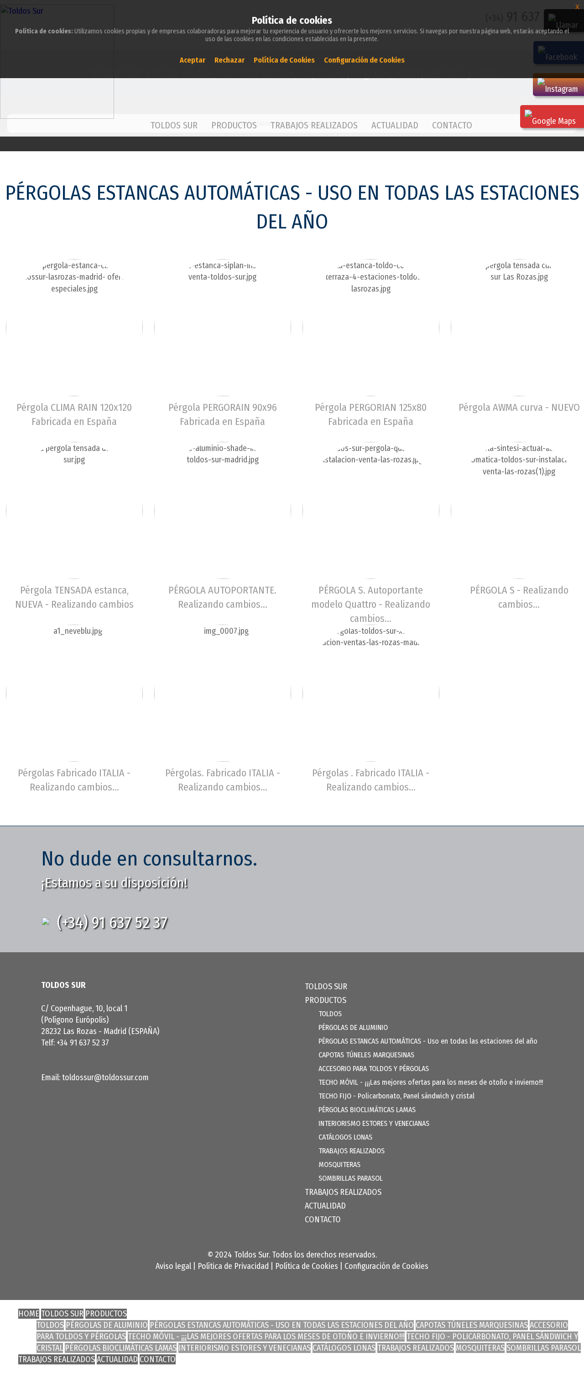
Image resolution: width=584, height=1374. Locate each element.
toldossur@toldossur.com (105, 1077)
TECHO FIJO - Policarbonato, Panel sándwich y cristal (396, 1096)
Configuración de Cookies (386, 1266)
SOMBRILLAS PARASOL (350, 1178)
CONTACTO (452, 125)
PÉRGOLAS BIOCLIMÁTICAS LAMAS (367, 1109)
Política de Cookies (306, 1266)
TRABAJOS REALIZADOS (314, 125)
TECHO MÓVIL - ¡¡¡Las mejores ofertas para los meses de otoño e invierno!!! (430, 1082)
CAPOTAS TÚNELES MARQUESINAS (366, 1054)
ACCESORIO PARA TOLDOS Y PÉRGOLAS (373, 1068)
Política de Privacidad (233, 1266)
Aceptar (192, 60)
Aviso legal (173, 1266)
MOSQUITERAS (339, 1164)
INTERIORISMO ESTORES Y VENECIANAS (373, 1123)
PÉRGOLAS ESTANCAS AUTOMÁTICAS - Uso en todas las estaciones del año (427, 1041)
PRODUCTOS (106, 1314)
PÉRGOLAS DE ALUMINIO (353, 1027)
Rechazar (229, 60)
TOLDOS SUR (174, 125)
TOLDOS (330, 1013)
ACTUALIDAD (394, 125)
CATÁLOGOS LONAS (345, 1137)
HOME (28, 1314)
